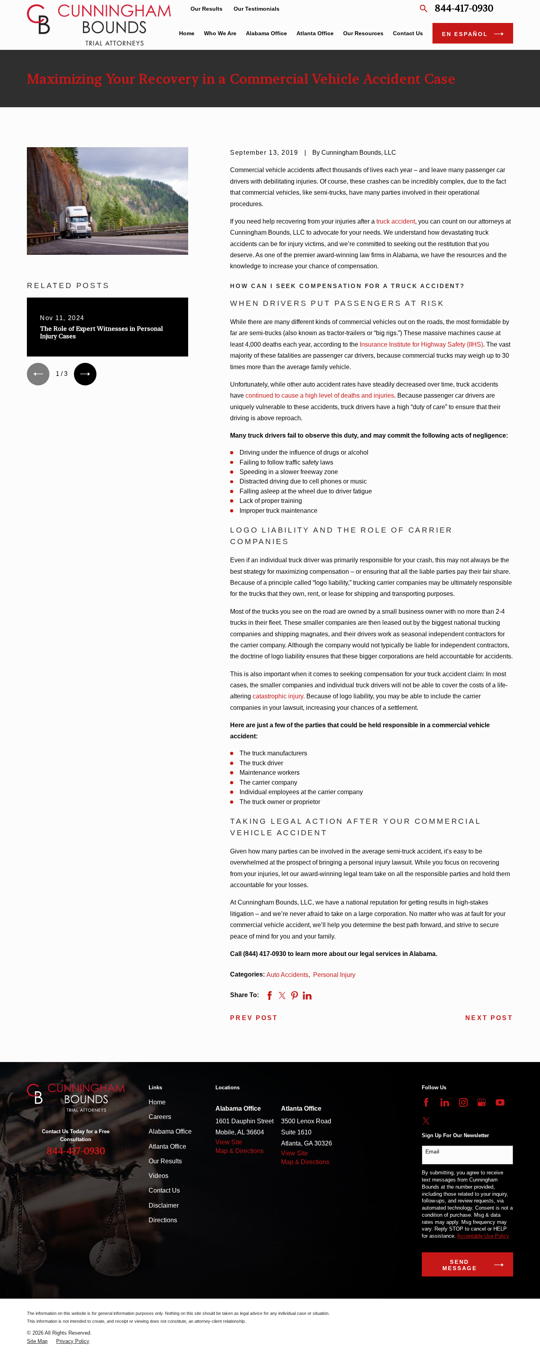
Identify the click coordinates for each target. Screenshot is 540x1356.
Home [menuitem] (186, 33)
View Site (228, 1142)
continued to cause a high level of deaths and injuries (319, 395)
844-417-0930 (464, 8)
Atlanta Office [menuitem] (315, 33)
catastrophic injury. (279, 696)
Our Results (207, 9)
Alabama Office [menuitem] (266, 33)
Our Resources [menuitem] (363, 33)
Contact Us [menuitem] (408, 33)
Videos (158, 1175)
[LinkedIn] (444, 1102)
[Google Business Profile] (481, 1102)
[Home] (99, 24)
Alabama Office (170, 1131)
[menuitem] (37, 1341)
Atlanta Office (167, 1146)
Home (157, 1102)
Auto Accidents (287, 974)
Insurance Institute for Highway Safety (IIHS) (421, 344)
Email (432, 1151)
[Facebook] (426, 1102)
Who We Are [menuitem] (220, 33)
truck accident (395, 221)
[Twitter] (426, 1121)
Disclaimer (164, 1205)
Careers (160, 1116)
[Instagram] (463, 1102)
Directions (163, 1220)
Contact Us (164, 1190)
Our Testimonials (256, 9)
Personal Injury (334, 974)
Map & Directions (239, 1150)
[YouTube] (500, 1102)
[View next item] (85, 374)
